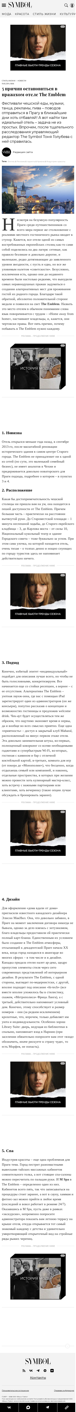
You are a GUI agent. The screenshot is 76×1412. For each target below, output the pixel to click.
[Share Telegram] (47, 1407)
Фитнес (11, 161)
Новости (22, 81)
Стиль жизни (8, 81)
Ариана (40, 161)
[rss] (24, 1370)
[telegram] (38, 1370)
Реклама (21, 161)
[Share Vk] (9, 1407)
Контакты (38, 1378)
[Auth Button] (72, 5)
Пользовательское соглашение (15, 1390)
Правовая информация (64, 1390)
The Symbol (20, 5)
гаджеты (31, 161)
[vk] (31, 1370)
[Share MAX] (28, 1407)
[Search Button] (66, 5)
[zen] (45, 1370)
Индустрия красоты (55, 161)
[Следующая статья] (38, 1346)
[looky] (52, 1370)
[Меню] (4, 5)
